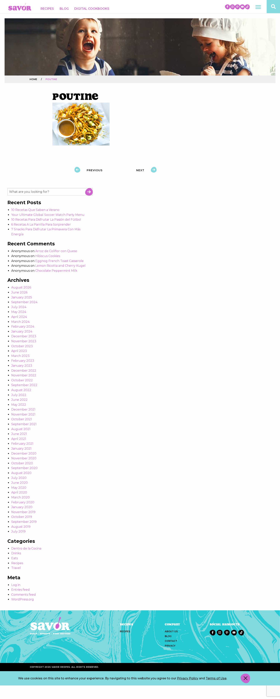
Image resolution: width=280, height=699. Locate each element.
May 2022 (18, 405)
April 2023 (19, 351)
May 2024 (18, 312)
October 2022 (22, 380)
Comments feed (23, 594)
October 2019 (21, 517)
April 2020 (19, 492)
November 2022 (23, 375)
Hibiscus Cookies (47, 256)
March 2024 (20, 322)
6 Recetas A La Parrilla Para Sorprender (41, 224)
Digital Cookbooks (91, 8)
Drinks (16, 553)
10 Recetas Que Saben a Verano (35, 210)
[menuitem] (47, 8)
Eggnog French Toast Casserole (59, 261)
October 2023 (22, 346)
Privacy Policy (187, 678)
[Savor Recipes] (19, 6)
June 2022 (19, 400)
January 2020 (21, 507)
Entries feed (20, 589)
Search (89, 192)
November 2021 (23, 414)
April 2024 (19, 317)
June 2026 (19, 292)
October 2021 (21, 419)
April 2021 (18, 439)
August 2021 (20, 429)
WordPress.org (22, 599)
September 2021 (24, 424)
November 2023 (23, 341)
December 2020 (23, 453)
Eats (14, 558)
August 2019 (20, 527)
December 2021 (23, 409)
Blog (64, 8)
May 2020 (18, 487)
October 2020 (22, 463)
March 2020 (20, 497)
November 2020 (23, 458)
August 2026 (21, 287)
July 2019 (18, 531)
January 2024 (21, 331)
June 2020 (19, 482)
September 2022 (24, 385)
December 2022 (23, 370)
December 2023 (23, 336)
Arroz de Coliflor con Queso (56, 251)
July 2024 (18, 307)
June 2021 (19, 434)
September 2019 (24, 522)
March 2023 (20, 356)
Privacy (170, 645)
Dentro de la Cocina (26, 548)
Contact (171, 641)
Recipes (47, 8)
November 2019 (23, 512)
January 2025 (21, 297)
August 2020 (21, 473)
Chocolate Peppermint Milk (56, 270)
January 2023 (21, 365)
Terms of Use (216, 678)
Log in (15, 585)
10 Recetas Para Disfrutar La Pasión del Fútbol (46, 219)
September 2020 (24, 468)
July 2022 (18, 395)
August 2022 (21, 390)
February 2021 (22, 443)
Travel (16, 568)
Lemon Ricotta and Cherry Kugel (60, 266)
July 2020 (18, 478)
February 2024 (22, 326)
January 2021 (21, 448)
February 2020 (22, 502)
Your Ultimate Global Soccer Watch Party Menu (47, 215)
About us (171, 631)
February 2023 (22, 360)
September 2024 (24, 302)
